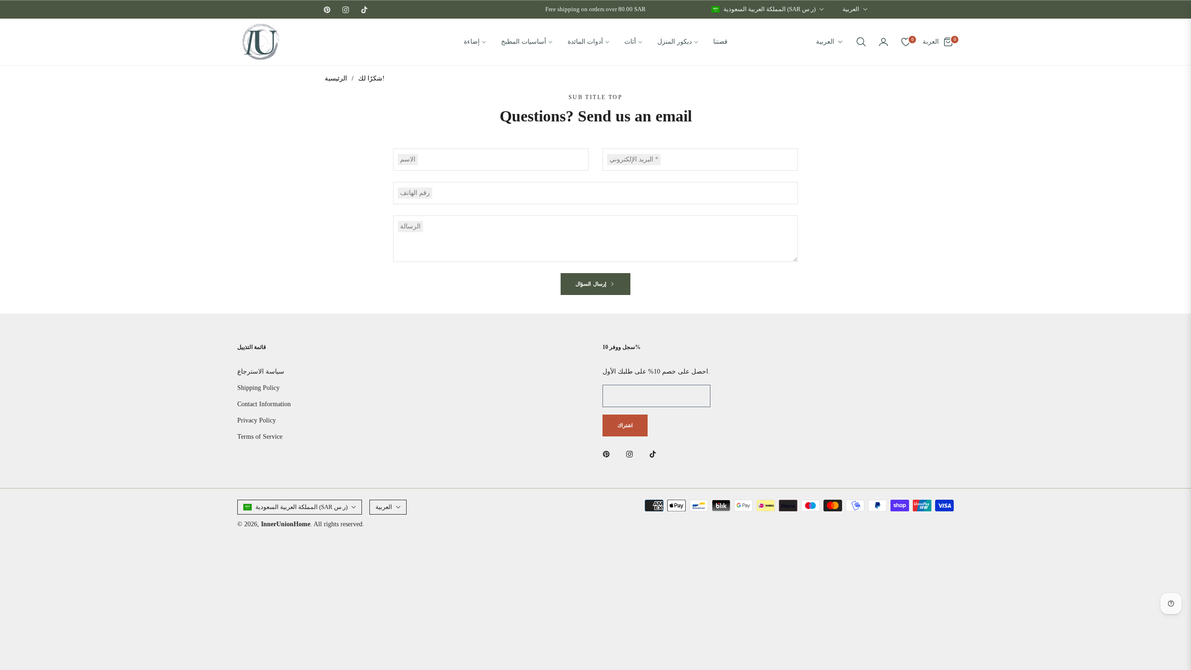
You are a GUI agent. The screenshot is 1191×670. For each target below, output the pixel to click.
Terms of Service (259, 436)
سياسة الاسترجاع (260, 371)
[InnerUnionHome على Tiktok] (655, 453)
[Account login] (883, 41)
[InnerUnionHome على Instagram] (632, 453)
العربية (851, 9)
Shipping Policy (258, 387)
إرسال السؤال (592, 284)
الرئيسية (336, 78)
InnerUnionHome (285, 524)
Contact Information (264, 404)
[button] (861, 41)
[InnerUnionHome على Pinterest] (608, 453)
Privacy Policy (256, 420)
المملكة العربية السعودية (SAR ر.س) (769, 9)
